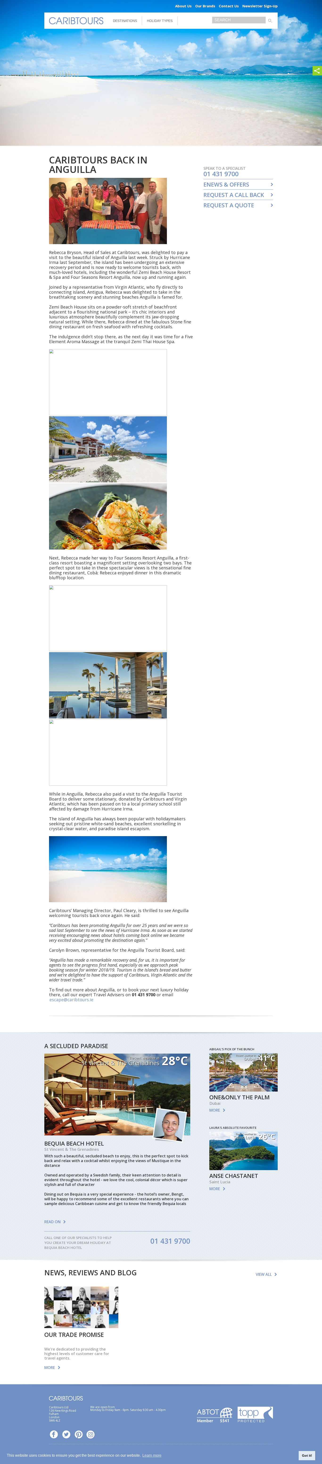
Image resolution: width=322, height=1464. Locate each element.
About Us (183, 6)
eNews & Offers (226, 184)
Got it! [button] (307, 1455)
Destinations (125, 21)
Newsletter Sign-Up (260, 6)
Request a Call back (233, 195)
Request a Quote (228, 205)
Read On (52, 1221)
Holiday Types (160, 21)
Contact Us (229, 6)
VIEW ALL (264, 1274)
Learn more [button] (151, 1455)
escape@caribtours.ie (71, 999)
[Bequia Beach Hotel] (117, 1134)
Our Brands (205, 6)
